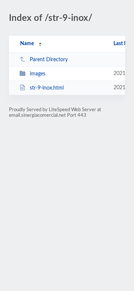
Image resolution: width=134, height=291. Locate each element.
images (37, 73)
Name (27, 43)
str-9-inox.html (47, 88)
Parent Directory (49, 59)
